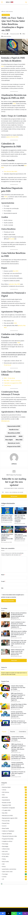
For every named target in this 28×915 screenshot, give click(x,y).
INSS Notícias (9, 11)
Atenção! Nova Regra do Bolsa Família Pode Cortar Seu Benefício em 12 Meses (19, 706)
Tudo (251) (14, 660)
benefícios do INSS (14, 433)
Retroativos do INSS (7, 815)
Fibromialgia (5, 843)
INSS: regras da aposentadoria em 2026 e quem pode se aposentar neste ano (21, 537)
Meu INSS (15, 271)
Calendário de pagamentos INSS (13, 383)
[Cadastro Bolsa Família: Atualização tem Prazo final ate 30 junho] (5, 688)
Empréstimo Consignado (8, 807)
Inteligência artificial (7, 841)
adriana (5, 33)
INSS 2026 (5, 851)
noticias (4, 789)
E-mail (3, 581)
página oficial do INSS (12, 137)
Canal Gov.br (7, 385)
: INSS (14, 103)
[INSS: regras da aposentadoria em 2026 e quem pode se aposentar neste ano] (21, 529)
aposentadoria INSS (14, 426)
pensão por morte (14, 443)
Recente (12, 731)
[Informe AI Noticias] (10, 2)
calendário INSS (11, 436)
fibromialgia (5, 846)
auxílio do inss (14, 429)
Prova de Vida (5, 820)
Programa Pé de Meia (7, 838)
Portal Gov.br (7, 365)
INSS (21, 436)
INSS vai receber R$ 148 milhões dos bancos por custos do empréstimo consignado (20, 518)
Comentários (22, 731)
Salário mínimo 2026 (7, 871)
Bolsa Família (5, 828)
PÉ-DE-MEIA (5, 856)
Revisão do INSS (6, 802)
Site (2, 588)
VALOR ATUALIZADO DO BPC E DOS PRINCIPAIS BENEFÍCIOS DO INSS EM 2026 (7, 537)
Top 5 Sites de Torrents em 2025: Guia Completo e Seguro (18, 773)
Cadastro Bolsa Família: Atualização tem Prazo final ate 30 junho (18, 687)
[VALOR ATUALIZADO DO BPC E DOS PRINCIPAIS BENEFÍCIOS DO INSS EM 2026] (7, 529)
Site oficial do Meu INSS (10, 171)
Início (4, 11)
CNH (3, 864)
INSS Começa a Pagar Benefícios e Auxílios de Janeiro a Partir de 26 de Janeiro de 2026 (7, 518)
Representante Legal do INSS (9, 818)
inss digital (9, 439)
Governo (4, 825)
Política (4, 859)
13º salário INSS (6, 810)
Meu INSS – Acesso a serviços (12, 380)
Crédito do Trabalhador (8, 831)
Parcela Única (5, 823)
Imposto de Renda (7, 833)
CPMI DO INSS (6, 849)
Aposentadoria (6, 800)
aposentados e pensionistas (9, 869)
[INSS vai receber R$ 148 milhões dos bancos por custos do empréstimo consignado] (21, 510)
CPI (3, 879)
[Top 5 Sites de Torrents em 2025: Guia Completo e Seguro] (5, 723)
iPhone (4, 866)
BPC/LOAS (11, 239)
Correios (4, 876)
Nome (3, 574)
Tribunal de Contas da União (9, 836)
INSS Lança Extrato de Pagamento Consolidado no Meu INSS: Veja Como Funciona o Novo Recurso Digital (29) (18, 697)
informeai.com (5, 421)
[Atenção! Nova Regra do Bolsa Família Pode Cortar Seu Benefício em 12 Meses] (5, 706)
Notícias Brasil (5, 854)
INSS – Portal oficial (9, 378)
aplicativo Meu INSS (14, 284)
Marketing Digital (6, 787)
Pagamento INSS (6, 805)
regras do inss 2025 (14, 446)
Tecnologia (5, 874)
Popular (4, 731)
